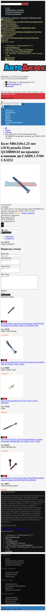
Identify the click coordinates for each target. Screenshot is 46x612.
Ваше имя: (5, 254)
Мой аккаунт (7, 36)
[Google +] (8, 529)
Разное (7, 116)
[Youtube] (20, 529)
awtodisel (10, 86)
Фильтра (8, 120)
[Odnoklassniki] (11, 529)
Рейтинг (4, 291)
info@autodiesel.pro (12, 48)
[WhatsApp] (23, 529)
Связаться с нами (7, 28)
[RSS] (14, 529)
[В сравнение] (6, 230)
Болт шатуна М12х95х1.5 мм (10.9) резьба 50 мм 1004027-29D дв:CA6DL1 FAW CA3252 (23, 363)
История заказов (17, 38)
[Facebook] (2, 529)
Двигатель (9, 110)
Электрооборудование (13, 122)
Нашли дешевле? (28, 213)
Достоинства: (6, 258)
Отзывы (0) (9, 238)
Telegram (10, 60)
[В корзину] (2, 321)
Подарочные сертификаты (23, 32)
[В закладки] (2, 230)
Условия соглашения (13, 14)
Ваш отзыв (5, 274)
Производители (7, 32)
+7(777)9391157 (11, 543)
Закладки (27, 38)
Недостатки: (5, 266)
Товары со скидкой (8, 34)
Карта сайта (31, 28)
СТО (7, 124)
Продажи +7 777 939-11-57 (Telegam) (19, 50)
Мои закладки (10, 601)
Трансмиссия (10, 112)
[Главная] (6, 128)
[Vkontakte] (4, 529)
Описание (9, 236)
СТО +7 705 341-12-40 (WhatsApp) (18, 52)
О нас (7, 8)
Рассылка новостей (12, 603)
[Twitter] (17, 529)
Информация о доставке (14, 10)
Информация (7, 20)
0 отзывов (4, 207)
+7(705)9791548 (11, 541)
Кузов (7, 114)
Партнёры (38, 32)
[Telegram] (25, 529)
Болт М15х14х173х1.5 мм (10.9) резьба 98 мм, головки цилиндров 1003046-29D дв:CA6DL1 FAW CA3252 (21, 440)
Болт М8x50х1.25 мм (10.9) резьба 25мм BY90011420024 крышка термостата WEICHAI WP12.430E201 (22, 479)
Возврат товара (20, 28)
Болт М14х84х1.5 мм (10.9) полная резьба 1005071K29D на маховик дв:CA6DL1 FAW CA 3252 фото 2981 (22, 324)
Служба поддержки (10, 26)
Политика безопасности (14, 12)
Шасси (7, 118)
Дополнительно (8, 30)
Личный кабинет (11, 597)
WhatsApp (11, 58)
